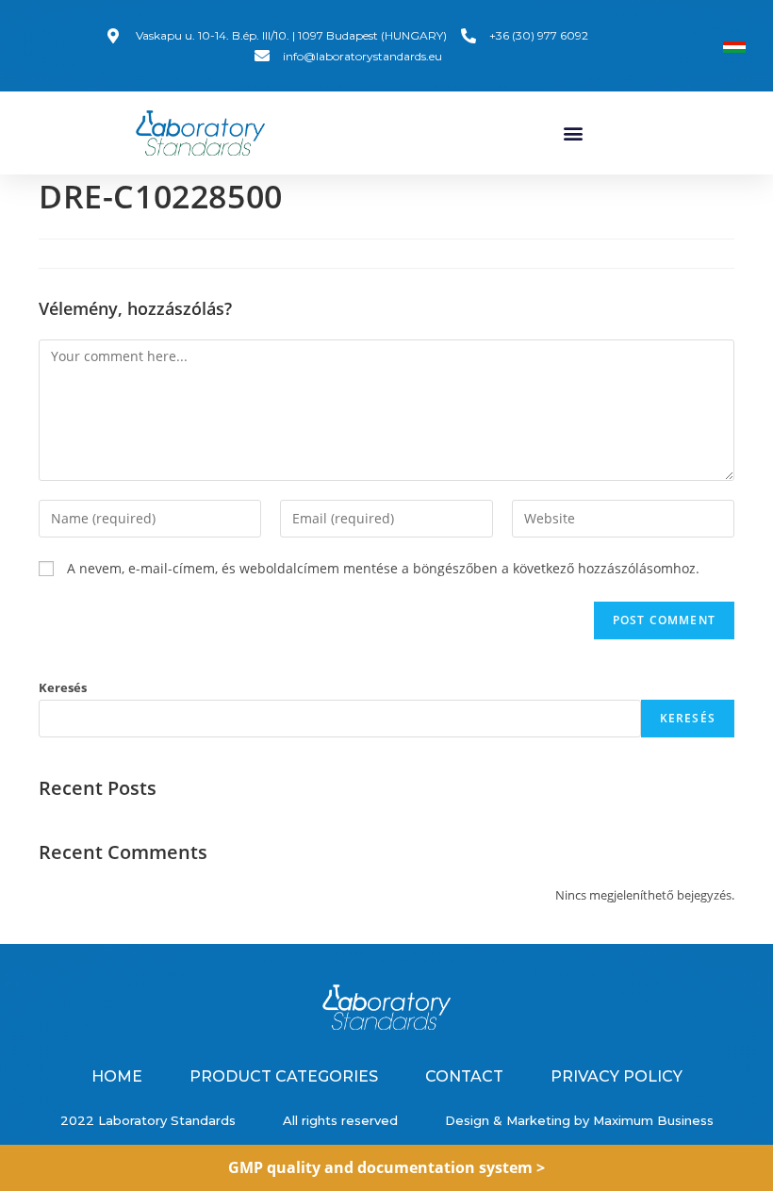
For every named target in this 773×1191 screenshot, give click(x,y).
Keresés (63, 687)
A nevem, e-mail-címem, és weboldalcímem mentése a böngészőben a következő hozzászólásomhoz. (383, 568)
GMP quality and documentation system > (386, 1167)
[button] (572, 133)
